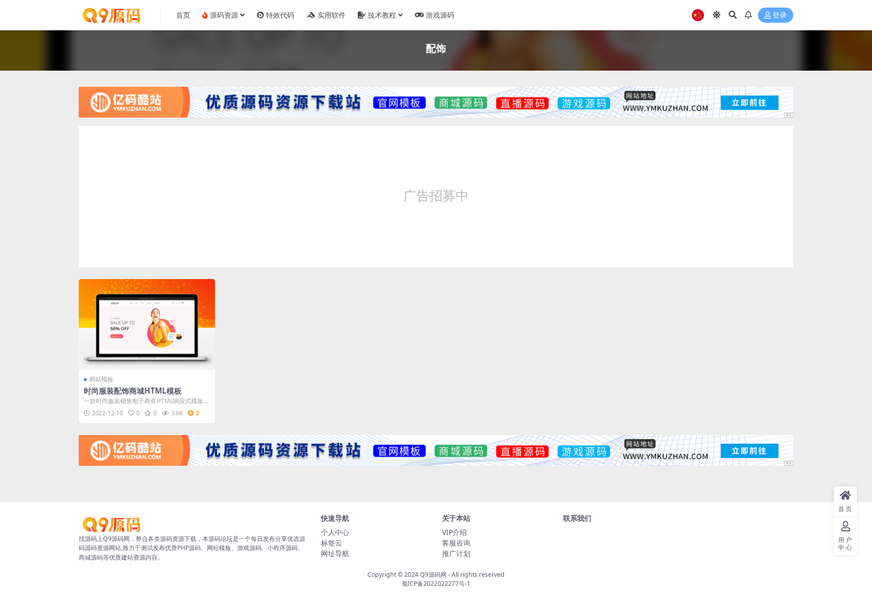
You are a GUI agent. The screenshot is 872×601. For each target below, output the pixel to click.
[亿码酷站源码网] (436, 105)
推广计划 (456, 553)
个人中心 (335, 532)
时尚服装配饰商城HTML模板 (133, 391)
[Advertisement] (436, 196)
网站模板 (101, 379)
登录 (780, 15)
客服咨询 (456, 543)
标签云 (331, 543)
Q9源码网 (433, 574)
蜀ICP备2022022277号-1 (436, 583)
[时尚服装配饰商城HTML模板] (147, 324)
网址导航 (335, 553)
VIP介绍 (454, 532)
